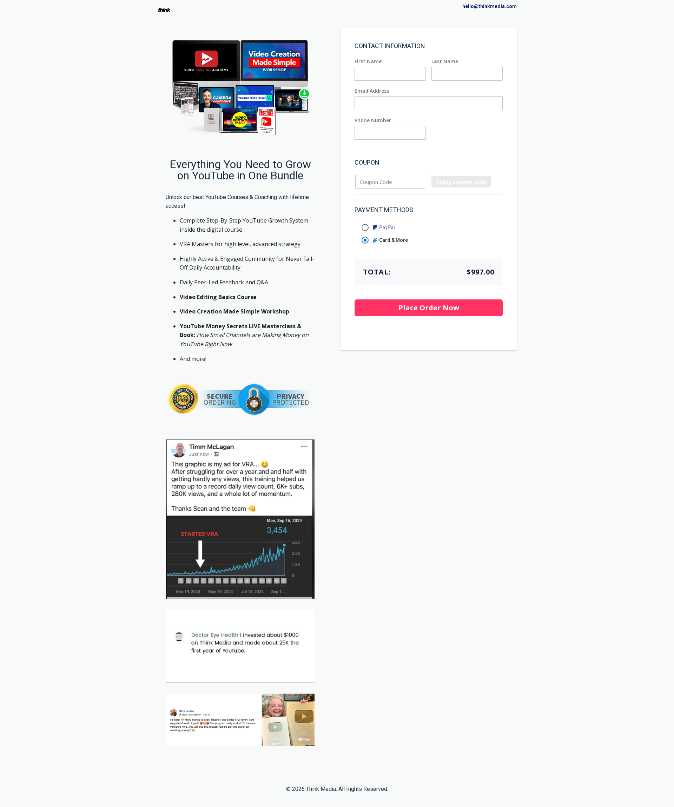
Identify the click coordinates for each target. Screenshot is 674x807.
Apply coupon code (461, 181)
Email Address (372, 91)
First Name (368, 61)
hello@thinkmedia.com (489, 6)
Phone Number (373, 120)
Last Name (444, 61)
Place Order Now (428, 307)
